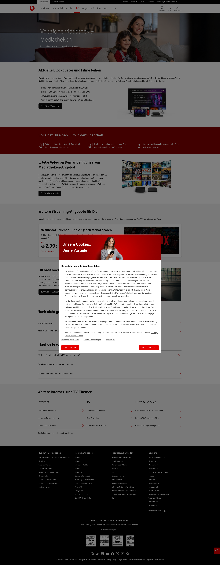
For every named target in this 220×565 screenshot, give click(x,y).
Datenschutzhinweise (70, 340)
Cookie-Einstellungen (92, 340)
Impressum (110, 340)
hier (101, 277)
